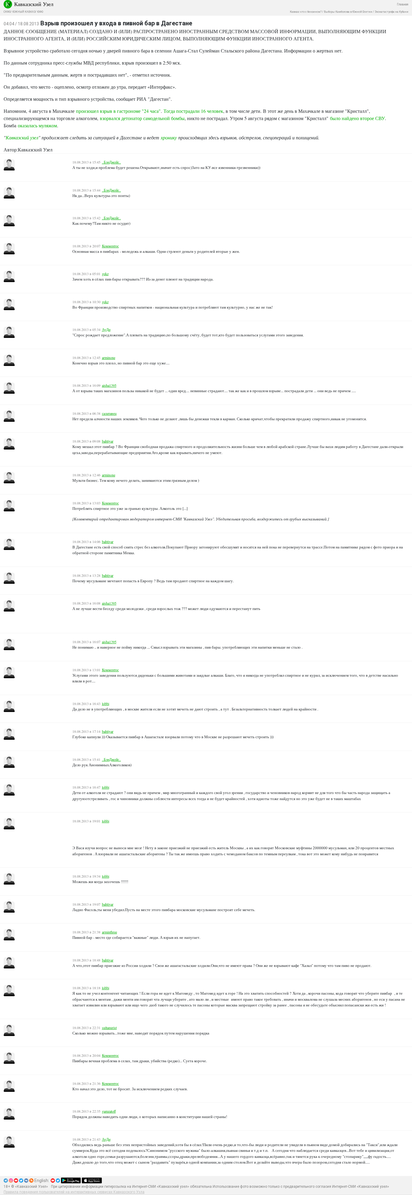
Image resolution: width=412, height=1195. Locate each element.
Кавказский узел (22, 137)
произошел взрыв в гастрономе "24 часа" (118, 111)
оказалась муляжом (37, 125)
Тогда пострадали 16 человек (193, 111)
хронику (169, 137)
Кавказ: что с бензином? (306, 11)
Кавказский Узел (33, 4)
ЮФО (40, 11)
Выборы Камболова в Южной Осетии (348, 11)
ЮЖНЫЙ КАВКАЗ (23, 11)
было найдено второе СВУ (357, 118)
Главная (402, 4)
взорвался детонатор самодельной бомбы (142, 118)
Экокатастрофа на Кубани (391, 11)
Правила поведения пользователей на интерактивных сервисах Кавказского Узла (74, 1192)
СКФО (7, 11)
